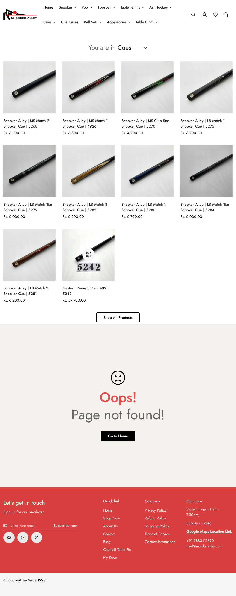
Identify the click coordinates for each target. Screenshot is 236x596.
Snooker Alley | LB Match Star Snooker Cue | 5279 (27, 207)
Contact (109, 534)
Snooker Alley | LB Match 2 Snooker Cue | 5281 (25, 290)
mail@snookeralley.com (204, 546)
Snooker (65, 7)
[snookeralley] (20, 14)
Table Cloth (145, 22)
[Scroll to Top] (227, 571)
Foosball (104, 7)
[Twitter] (36, 537)
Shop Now (111, 518)
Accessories (117, 22)
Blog (106, 541)
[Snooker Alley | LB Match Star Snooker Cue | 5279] (29, 171)
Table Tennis (130, 7)
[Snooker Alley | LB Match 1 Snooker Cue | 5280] (147, 171)
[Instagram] (22, 537)
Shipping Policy (157, 526)
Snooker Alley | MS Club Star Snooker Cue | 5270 (145, 123)
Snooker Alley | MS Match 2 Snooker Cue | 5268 (26, 123)
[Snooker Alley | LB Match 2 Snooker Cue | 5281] (29, 255)
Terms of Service (157, 534)
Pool (85, 7)
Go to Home (118, 436)
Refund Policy (155, 518)
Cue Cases (69, 22)
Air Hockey (158, 7)
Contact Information (160, 541)
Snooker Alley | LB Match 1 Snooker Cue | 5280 (143, 207)
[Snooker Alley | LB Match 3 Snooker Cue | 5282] (88, 171)
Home (48, 7)
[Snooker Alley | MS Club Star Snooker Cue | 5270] (147, 87)
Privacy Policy (155, 510)
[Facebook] (9, 537)
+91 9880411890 (200, 540)
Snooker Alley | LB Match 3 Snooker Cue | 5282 (84, 207)
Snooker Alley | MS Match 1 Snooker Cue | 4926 (85, 123)
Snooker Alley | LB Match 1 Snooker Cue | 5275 (202, 123)
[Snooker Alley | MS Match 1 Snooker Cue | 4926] (88, 87)
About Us (110, 526)
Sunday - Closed (199, 523)
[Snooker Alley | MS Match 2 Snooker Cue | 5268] (29, 87)
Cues (47, 22)
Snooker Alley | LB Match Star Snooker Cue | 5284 (204, 207)
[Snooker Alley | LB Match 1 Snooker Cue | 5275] (206, 87)
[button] (226, 14)
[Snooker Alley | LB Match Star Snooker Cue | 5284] (206, 171)
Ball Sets (91, 22)
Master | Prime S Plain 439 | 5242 (85, 290)
